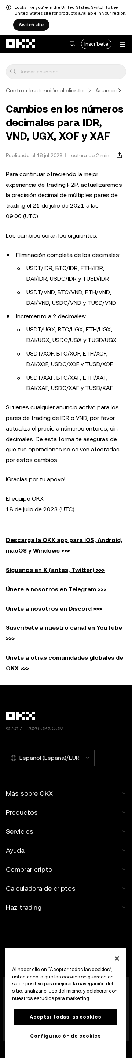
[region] (65, 1003)
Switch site (31, 24)
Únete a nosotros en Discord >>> (54, 608)
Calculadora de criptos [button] (41, 888)
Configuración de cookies (65, 1036)
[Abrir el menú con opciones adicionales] (122, 44)
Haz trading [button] (23, 907)
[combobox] (71, 72)
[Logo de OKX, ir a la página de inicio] (21, 43)
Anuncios (108, 90)
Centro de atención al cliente (45, 90)
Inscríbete (96, 44)
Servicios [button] (19, 831)
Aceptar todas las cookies (65, 1017)
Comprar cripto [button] (29, 869)
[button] (72, 43)
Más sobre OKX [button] (29, 793)
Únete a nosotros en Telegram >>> (56, 589)
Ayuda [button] (15, 850)
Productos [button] (22, 812)
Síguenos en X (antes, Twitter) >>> (55, 569)
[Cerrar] (117, 959)
